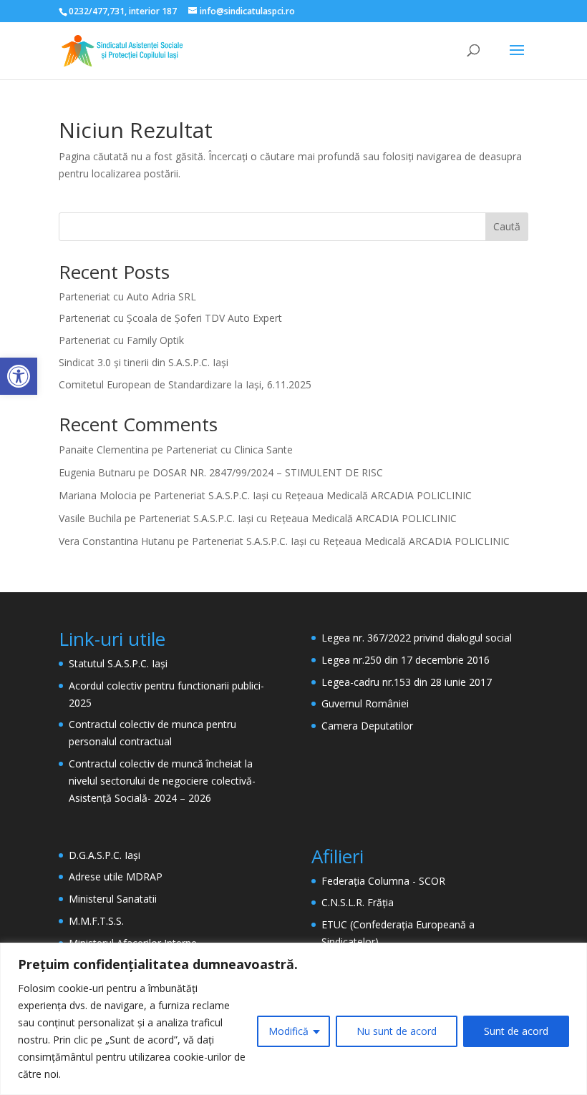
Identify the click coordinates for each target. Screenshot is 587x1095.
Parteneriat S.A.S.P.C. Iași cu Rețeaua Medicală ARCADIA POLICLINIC (313, 495)
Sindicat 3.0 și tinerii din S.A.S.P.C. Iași (143, 362)
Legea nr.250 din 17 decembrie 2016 (405, 660)
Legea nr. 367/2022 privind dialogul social (416, 637)
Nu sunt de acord (396, 1031)
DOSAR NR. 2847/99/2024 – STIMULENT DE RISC (267, 472)
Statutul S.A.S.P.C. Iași (118, 663)
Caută (506, 226)
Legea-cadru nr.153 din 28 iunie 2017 (406, 682)
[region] (293, 1019)
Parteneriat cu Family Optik (121, 340)
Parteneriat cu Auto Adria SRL (127, 296)
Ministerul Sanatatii (113, 898)
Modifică (288, 1031)
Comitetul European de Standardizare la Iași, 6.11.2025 (185, 384)
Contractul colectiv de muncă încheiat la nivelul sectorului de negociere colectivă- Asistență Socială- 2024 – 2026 (162, 781)
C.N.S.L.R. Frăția (357, 902)
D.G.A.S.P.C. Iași (104, 855)
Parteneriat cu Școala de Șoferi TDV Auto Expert (170, 318)
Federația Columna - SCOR (383, 881)
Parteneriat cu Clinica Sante (229, 449)
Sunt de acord (516, 1031)
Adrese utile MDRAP (115, 876)
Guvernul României (365, 703)
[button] (18, 376)
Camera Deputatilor (367, 725)
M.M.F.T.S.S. (96, 921)
